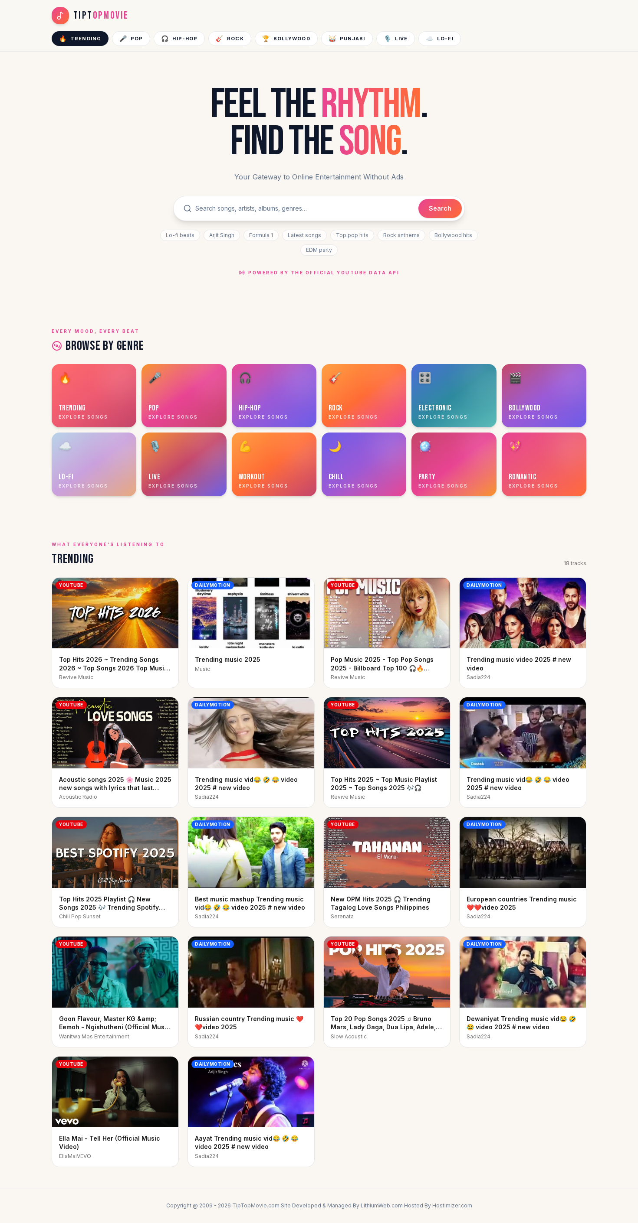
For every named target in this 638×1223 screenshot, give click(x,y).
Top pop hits (352, 235)
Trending (80, 38)
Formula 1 (261, 235)
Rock (230, 38)
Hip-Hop (179, 38)
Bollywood (286, 38)
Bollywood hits (453, 235)
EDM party (319, 250)
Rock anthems (401, 235)
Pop (131, 38)
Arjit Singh (221, 235)
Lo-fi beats (180, 235)
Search (440, 208)
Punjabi (347, 38)
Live (396, 38)
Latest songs (304, 235)
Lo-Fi (440, 38)
